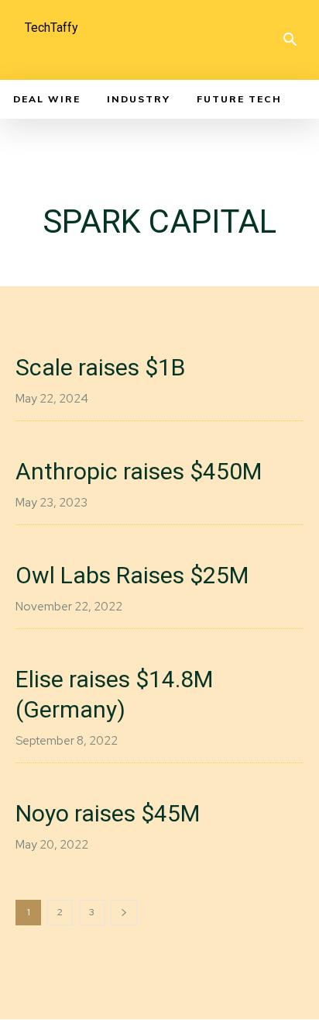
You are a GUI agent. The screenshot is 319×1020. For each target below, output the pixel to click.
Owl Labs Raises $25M (132, 575)
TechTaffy (51, 27)
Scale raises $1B (100, 367)
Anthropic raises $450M (138, 471)
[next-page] (124, 912)
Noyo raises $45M (107, 813)
